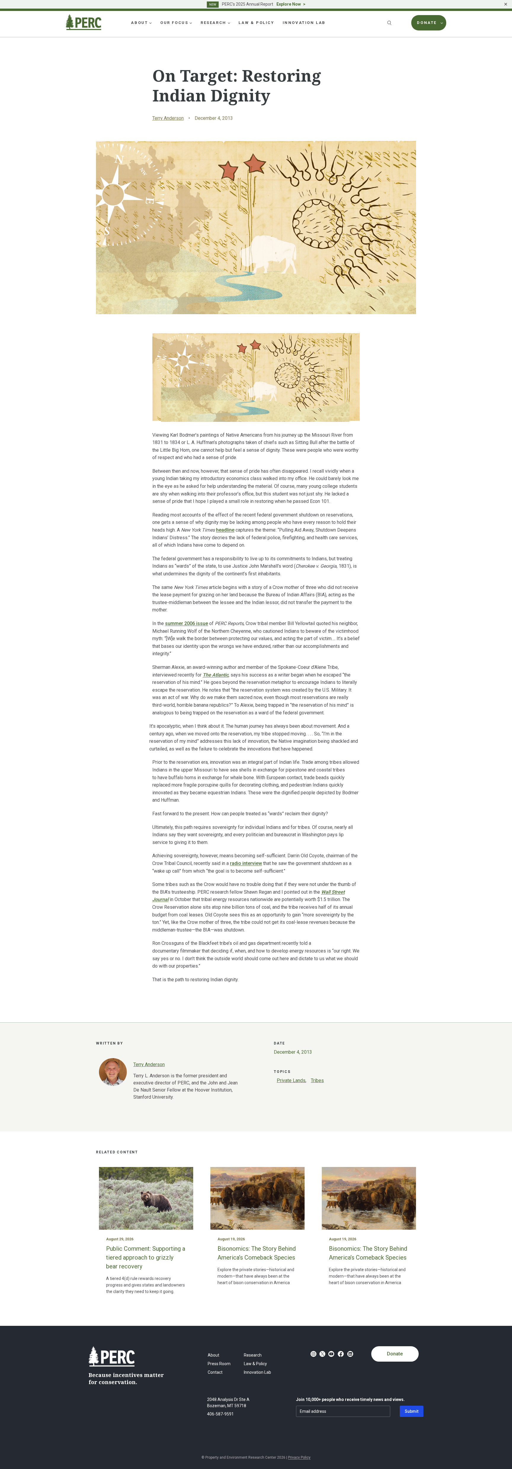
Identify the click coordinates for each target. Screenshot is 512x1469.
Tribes (317, 1080)
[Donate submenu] (441, 22)
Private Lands (291, 1080)
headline (225, 530)
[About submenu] (150, 22)
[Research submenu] (229, 22)
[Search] (390, 23)
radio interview (246, 863)
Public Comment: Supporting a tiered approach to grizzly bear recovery (145, 1257)
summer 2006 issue (186, 623)
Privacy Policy (299, 1457)
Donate (395, 1354)
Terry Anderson (168, 118)
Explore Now (288, 4)
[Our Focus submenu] (190, 22)
